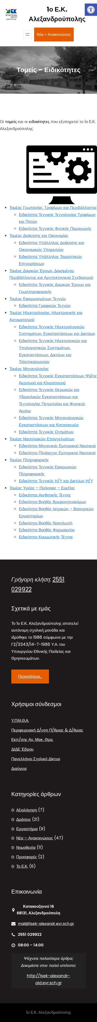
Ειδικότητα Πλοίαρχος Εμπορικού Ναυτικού (57, 453)
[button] (91, 10)
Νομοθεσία (26, 847)
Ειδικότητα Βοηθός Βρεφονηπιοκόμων (52, 502)
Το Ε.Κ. (22, 866)
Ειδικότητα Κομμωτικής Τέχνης (46, 537)
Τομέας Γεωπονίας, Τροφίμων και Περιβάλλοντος (53, 207)
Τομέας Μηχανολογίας (29, 369)
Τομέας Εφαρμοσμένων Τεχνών (37, 299)
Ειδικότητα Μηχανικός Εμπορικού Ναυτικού (57, 446)
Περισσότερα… (30, 676)
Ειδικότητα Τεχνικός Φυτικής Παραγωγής (55, 228)
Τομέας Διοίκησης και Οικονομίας (38, 235)
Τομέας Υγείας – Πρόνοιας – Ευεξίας (42, 488)
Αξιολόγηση (26, 810)
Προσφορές (26, 857)
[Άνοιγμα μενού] (27, 34)
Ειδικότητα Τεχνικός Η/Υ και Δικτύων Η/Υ (56, 481)
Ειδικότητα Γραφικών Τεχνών (45, 305)
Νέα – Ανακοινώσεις (54, 34)
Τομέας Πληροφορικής (29, 460)
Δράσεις (23, 819)
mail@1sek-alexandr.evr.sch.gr (46, 923)
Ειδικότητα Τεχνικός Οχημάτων (46, 432)
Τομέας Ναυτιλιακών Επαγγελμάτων (41, 439)
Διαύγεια (19, 768)
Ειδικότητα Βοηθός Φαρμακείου (47, 530)
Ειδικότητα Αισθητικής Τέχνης (45, 495)
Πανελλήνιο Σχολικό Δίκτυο (35, 759)
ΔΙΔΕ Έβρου (22, 749)
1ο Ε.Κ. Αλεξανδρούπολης (57, 14)
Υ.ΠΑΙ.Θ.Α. (20, 720)
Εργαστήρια (27, 829)
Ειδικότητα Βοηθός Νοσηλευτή (45, 523)
